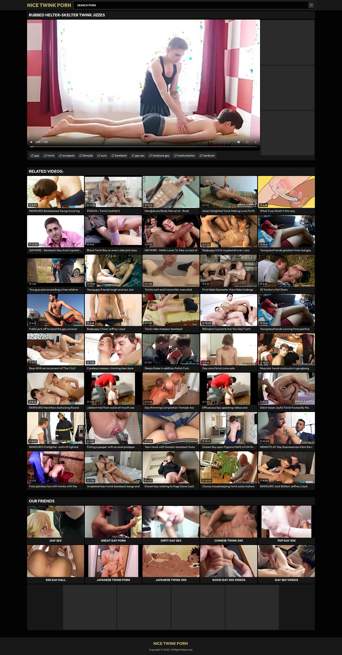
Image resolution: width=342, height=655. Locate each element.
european (69, 155)
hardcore (209, 155)
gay (37, 155)
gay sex (139, 155)
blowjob (88, 155)
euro (104, 155)
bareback (121, 155)
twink (50, 155)
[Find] (311, 5)
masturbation (186, 155)
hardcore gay (161, 155)
